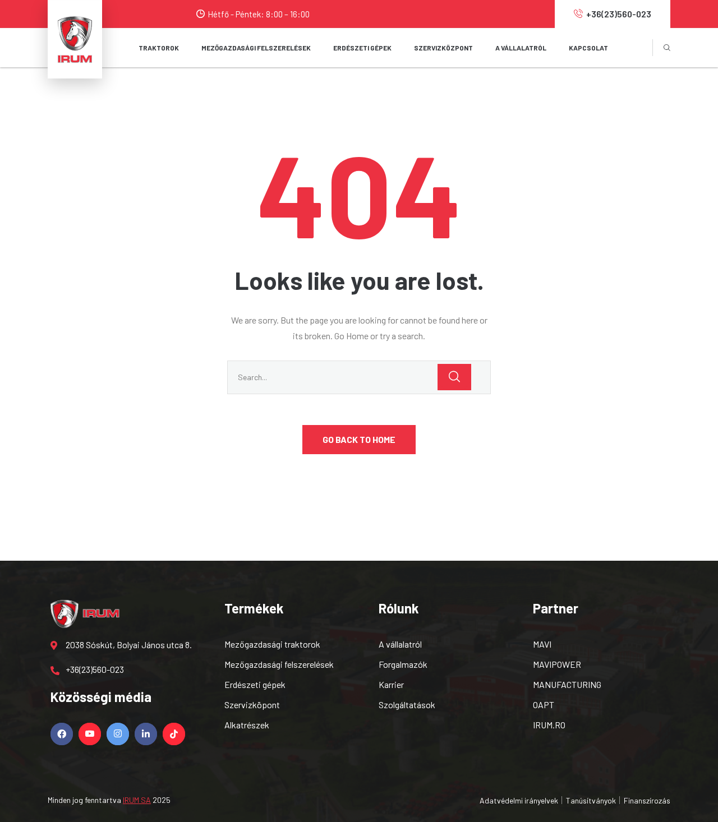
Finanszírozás (647, 800)
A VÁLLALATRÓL (520, 48)
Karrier (391, 684)
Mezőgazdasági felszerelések (279, 664)
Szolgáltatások (407, 704)
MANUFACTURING (567, 684)
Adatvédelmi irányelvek (519, 800)
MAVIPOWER (557, 664)
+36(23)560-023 (618, 13)
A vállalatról (400, 644)
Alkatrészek (246, 724)
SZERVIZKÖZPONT (443, 48)
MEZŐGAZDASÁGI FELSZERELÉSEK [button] (256, 48)
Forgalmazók (403, 664)
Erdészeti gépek (255, 684)
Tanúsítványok (591, 800)
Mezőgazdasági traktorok (272, 644)
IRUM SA (137, 800)
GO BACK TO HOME (359, 439)
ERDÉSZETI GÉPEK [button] (362, 48)
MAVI (542, 644)
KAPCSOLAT (588, 48)
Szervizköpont (252, 704)
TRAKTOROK (159, 48)
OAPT (543, 704)
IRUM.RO (549, 724)
